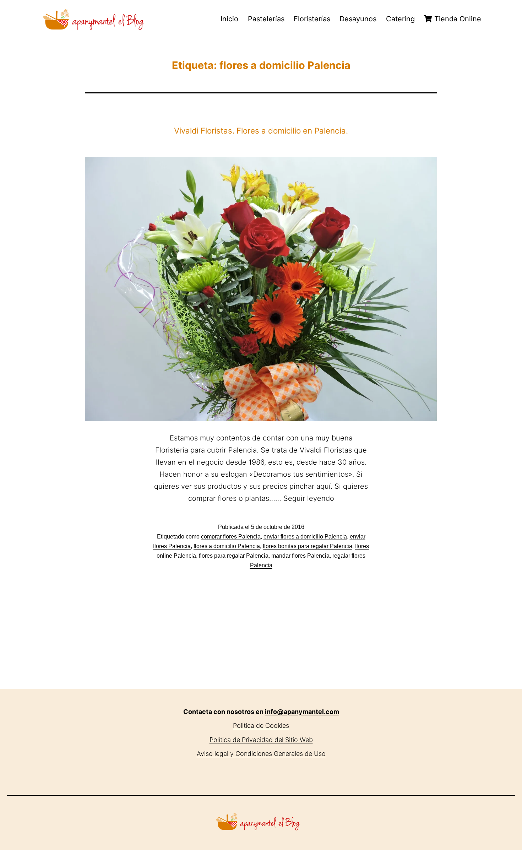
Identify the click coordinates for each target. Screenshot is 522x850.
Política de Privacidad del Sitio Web (261, 739)
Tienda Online (456, 19)
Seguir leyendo (308, 498)
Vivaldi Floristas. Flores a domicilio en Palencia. (261, 130)
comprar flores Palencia (231, 537)
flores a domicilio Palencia (227, 546)
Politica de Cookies (261, 725)
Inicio (229, 19)
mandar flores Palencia (300, 556)
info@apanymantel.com (302, 711)
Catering (400, 19)
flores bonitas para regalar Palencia (307, 546)
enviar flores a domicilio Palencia (305, 537)
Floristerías (312, 19)
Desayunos (357, 19)
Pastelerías (266, 19)
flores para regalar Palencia (233, 556)
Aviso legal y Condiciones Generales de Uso (261, 753)
